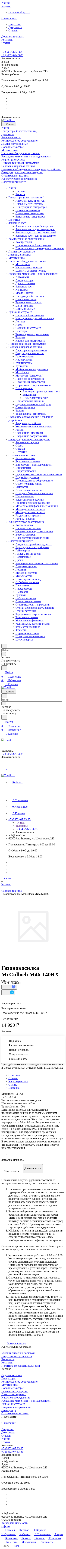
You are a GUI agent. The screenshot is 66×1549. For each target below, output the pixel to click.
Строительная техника (15, 1413)
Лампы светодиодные (14, 1391)
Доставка (14, 1087)
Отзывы (13, 30)
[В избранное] (9, 987)
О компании (8, 1422)
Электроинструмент (13, 1394)
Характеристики (18, 1081)
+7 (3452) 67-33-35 (12, 52)
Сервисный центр (19, 12)
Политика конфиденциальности (20, 1365)
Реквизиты (7, 1359)
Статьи (5, 1442)
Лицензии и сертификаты (16, 1356)
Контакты (7, 1362)
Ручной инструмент (13, 1403)
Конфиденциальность (14, 1522)
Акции (5, 1438)
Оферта (5, 1526)
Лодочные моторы (12, 1387)
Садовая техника (11, 1375)
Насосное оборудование (15, 1397)
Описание (14, 1075)
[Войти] (3, 764)
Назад (20, 822)
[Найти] (4, 667)
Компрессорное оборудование (19, 1381)
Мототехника (9, 1384)
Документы (15, 27)
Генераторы (8, 1378)
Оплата (12, 1084)
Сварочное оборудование (16, 1407)
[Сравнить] (8, 992)
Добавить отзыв (32, 1168)
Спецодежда (8, 1410)
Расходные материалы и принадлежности (26, 1400)
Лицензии (14, 24)
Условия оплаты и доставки (18, 1352)
